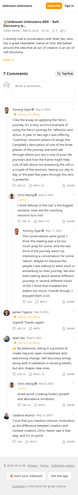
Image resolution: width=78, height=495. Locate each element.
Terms (44, 465)
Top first (67, 74)
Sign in (69, 6)
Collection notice (62, 465)
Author (23, 199)
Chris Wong (11, 30)
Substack (18, 486)
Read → (8, 60)
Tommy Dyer (21, 109)
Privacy (33, 465)
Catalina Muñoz (23, 415)
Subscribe (54, 6)
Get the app (59, 476)
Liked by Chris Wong (28, 114)
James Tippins (22, 312)
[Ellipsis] (72, 109)
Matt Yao (18, 338)
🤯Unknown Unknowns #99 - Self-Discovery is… (31, 24)
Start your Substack (28, 476)
